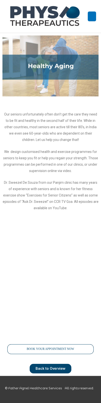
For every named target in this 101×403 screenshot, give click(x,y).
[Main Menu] (92, 16)
